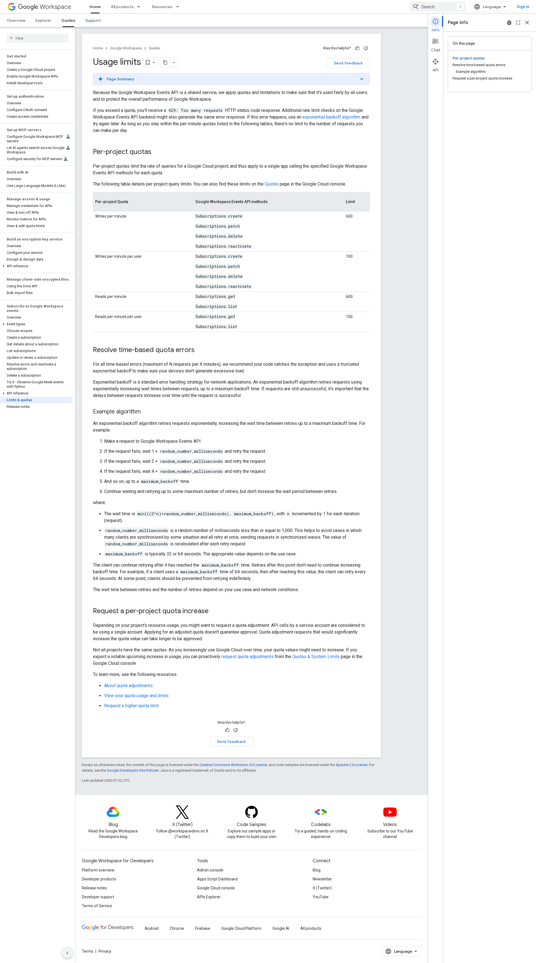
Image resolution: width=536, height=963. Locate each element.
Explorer (43, 20)
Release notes (94, 888)
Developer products (99, 879)
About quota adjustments (128, 685)
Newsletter (322, 879)
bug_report (509, 22)
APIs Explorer (209, 897)
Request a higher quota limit (131, 705)
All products (122, 6)
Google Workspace (126, 48)
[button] (36, 266)
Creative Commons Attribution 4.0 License (233, 765)
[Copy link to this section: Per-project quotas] (156, 152)
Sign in (523, 6)
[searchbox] (37, 38)
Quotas (272, 184)
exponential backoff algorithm (331, 117)
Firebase (202, 928)
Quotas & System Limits (316, 656)
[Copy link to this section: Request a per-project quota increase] (214, 611)
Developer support (98, 897)
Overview (16, 20)
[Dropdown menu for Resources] (179, 6)
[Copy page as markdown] (165, 62)
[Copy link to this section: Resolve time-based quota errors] (200, 350)
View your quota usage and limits (136, 695)
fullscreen (518, 22)
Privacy (105, 951)
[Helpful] (357, 48)
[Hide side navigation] (67, 953)
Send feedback (348, 63)
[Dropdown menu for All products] (140, 6)
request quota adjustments (247, 656)
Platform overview (98, 870)
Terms (87, 951)
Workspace (55, 7)
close (527, 22)
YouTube (321, 897)
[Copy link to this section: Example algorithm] (146, 412)
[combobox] (438, 7)
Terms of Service (97, 906)
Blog (316, 870)
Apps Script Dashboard (217, 879)
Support (93, 20)
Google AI (280, 928)
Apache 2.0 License (351, 765)
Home (95, 6)
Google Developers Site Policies (133, 770)
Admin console (210, 870)
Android (152, 928)
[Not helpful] (366, 48)
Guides (68, 20)
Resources (162, 6)
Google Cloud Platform (241, 928)
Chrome (177, 928)
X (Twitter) (322, 888)
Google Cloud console (216, 888)
